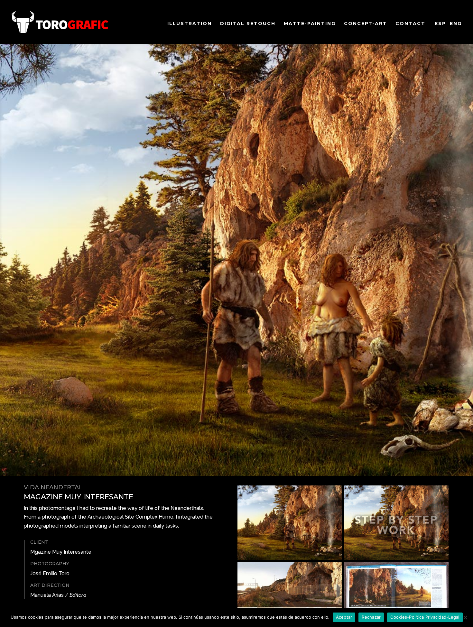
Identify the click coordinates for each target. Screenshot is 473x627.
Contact (410, 23)
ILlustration (189, 23)
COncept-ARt (365, 23)
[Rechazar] (465, 617)
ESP (440, 23)
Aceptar (344, 617)
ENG (456, 23)
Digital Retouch (247, 23)
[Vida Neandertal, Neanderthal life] (289, 558)
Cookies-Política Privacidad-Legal (424, 617)
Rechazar (371, 617)
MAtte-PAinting (310, 23)
